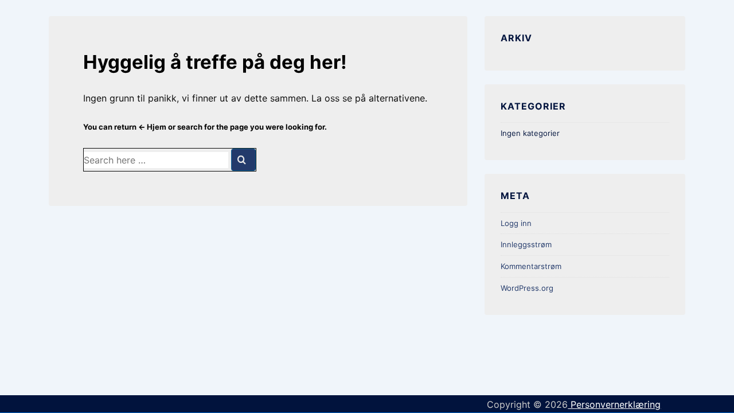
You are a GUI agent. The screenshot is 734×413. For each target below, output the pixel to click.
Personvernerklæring (614, 404)
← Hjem (152, 126)
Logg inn (516, 223)
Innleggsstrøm (526, 244)
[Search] (243, 160)
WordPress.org (527, 288)
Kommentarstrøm (531, 266)
